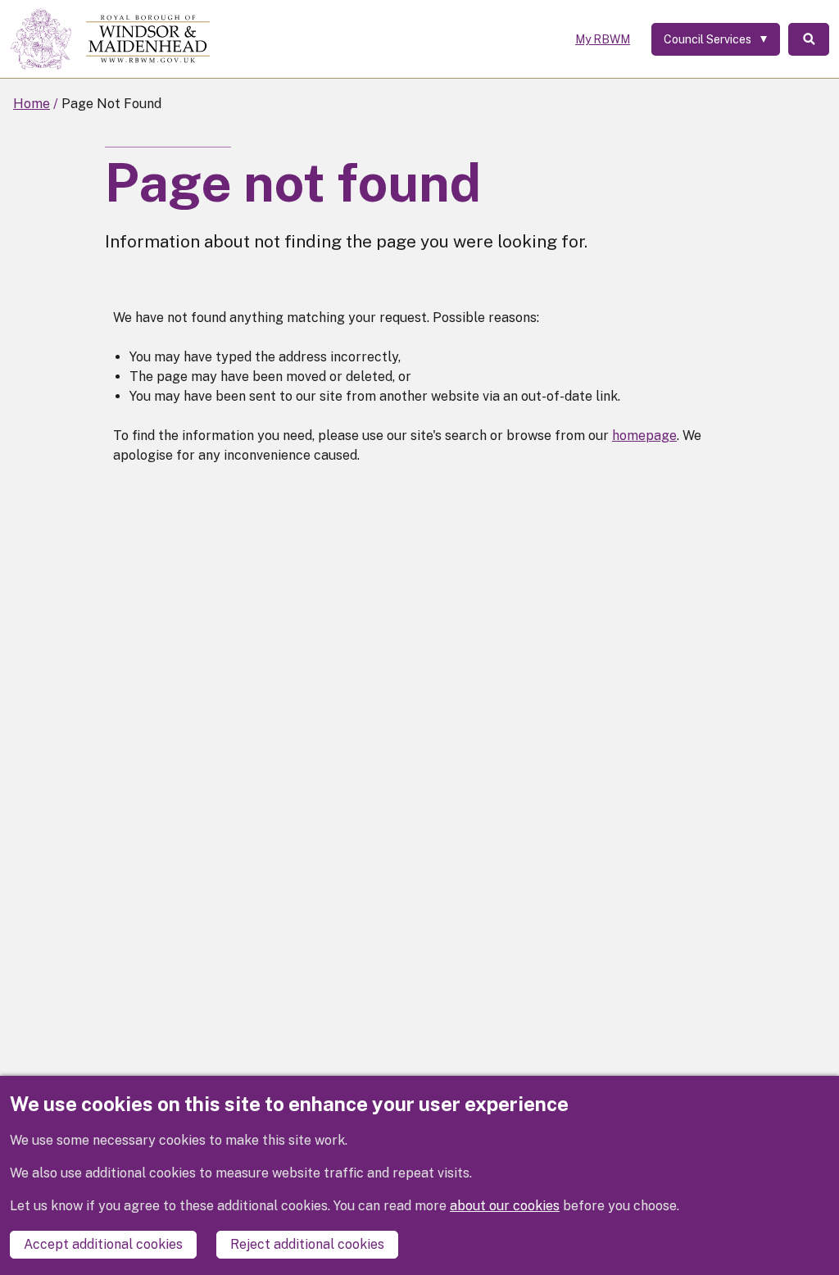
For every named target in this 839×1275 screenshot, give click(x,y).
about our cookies (505, 1206)
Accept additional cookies (103, 1244)
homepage (644, 435)
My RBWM (602, 39)
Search (808, 39)
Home (31, 103)
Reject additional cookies (307, 1244)
